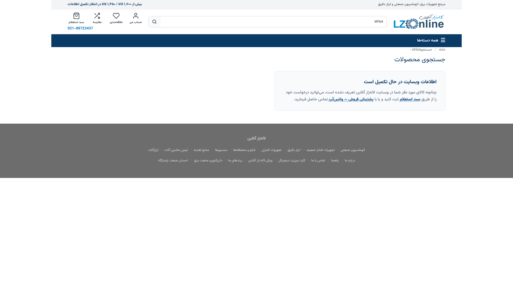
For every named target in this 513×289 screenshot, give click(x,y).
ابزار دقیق (293, 150)
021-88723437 (80, 29)
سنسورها (221, 150)
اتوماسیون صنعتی (353, 150)
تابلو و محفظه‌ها (244, 150)
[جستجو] (154, 21)
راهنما (335, 160)
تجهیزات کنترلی (271, 150)
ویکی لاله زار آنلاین (260, 160)
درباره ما (350, 160)
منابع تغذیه (201, 150)
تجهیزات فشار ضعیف (320, 150)
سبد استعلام (410, 99)
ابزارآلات (153, 150)
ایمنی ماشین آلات (176, 150)
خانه (442, 50)
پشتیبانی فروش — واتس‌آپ (351, 99)
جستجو (421, 50)
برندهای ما (235, 160)
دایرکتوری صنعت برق (208, 160)
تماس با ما (318, 160)
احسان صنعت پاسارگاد (173, 160)
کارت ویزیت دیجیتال (291, 160)
